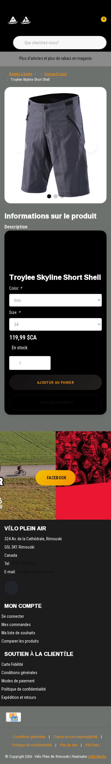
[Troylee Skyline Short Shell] (55, 145)
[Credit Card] (13, 717)
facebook (57, 477)
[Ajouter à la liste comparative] (83, 261)
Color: (15, 288)
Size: (14, 312)
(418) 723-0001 (23, 563)
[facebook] (11, 588)
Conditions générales (29, 737)
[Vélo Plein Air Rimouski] (19, 23)
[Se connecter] (89, 23)
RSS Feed (92, 745)
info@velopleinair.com (35, 571)
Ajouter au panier (55, 382)
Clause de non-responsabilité (75, 737)
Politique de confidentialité (32, 745)
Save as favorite (56, 402)
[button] (83, 246)
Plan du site (68, 745)
